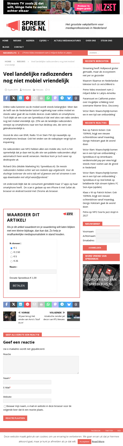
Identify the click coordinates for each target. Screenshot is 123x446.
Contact (19, 47)
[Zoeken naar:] (104, 52)
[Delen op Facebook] (6, 98)
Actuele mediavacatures (67, 40)
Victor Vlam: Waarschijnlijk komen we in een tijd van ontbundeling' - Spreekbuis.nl (100, 153)
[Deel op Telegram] (62, 98)
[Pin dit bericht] (27, 98)
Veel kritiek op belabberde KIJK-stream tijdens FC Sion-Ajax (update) (100, 183)
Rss (119, 430)
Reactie (7, 354)
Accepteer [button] (84, 441)
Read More (98, 441)
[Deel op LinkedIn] (20, 98)
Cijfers (42, 40)
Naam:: (13, 267)
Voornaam (88, 231)
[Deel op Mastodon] (55, 98)
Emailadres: (89, 240)
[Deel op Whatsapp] (48, 98)
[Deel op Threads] (76, 98)
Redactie (26, 89)
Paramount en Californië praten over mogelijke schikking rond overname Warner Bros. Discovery (101, 102)
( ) (47, 55)
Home (5, 40)
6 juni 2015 (13, 89)
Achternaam (89, 235)
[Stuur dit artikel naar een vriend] (34, 98)
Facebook (95, 430)
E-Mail (6, 387)
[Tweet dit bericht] (13, 98)
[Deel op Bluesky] (69, 98)
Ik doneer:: (15, 243)
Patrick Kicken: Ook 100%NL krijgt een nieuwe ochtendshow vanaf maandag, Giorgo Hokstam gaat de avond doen (99, 137)
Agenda (30, 40)
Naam (6, 378)
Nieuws (17, 40)
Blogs (6, 47)
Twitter (109, 430)
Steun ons (106, 40)
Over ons (91, 40)
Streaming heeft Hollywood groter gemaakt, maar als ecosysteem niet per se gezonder (100, 72)
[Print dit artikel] (41, 98)
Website (7, 396)
